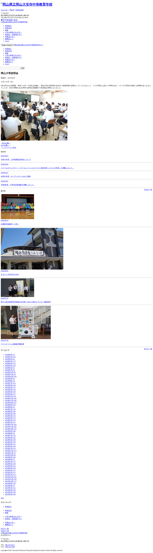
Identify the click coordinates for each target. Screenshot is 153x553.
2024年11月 (10, 400)
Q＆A (7, 41)
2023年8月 (10, 433)
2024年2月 (10, 420)
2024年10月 (10, 403)
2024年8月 (10, 407)
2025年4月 (10, 389)
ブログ (11, 10)
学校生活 (8, 28)
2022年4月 (10, 468)
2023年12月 (10, 424)
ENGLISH (19, 10)
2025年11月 (10, 374)
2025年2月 (10, 394)
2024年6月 (10, 411)
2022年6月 (10, 464)
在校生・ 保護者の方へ (13, 34)
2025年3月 (10, 392)
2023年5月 (10, 440)
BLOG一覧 (148, 349)
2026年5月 (10, 361)
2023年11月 (10, 427)
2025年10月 (10, 376)
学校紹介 (8, 26)
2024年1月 (10, 422)
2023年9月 (10, 431)
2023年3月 (10, 444)
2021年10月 (10, 481)
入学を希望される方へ (13, 32)
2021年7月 (10, 488)
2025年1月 (10, 396)
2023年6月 (10, 437)
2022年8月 (10, 459)
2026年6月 (10, 359)
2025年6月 (10, 385)
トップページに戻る (8, 147)
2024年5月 (10, 413)
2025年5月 (10, 387)
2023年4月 (10, 442)
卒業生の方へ (10, 37)
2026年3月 (10, 365)
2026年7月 (10, 357)
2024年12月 (10, 398)
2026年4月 (10, 363)
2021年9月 (10, 483)
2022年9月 (10, 457)
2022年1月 (10, 475)
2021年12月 (10, 477)
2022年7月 (10, 461)
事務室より (9, 39)
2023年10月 (10, 429)
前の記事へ (6, 143)
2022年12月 (10, 451)
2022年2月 (10, 472)
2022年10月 (10, 455)
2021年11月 (10, 479)
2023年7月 (10, 435)
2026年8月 (10, 355)
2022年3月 (10, 470)
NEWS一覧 (148, 190)
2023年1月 (10, 448)
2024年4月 (10, 416)
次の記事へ (5, 145)
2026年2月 (10, 368)
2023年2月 (10, 446)
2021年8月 (10, 485)
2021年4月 (10, 494)
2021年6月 (10, 490)
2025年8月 (10, 381)
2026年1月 (10, 370)
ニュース (4, 10)
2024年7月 (10, 409)
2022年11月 (10, 453)
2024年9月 (10, 405)
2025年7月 (10, 383)
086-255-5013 (9, 545)
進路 (6, 30)
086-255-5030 (10, 547)
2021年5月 (10, 492)
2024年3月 (10, 418)
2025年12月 (10, 372)
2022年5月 (10, 466)
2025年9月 (10, 379)
